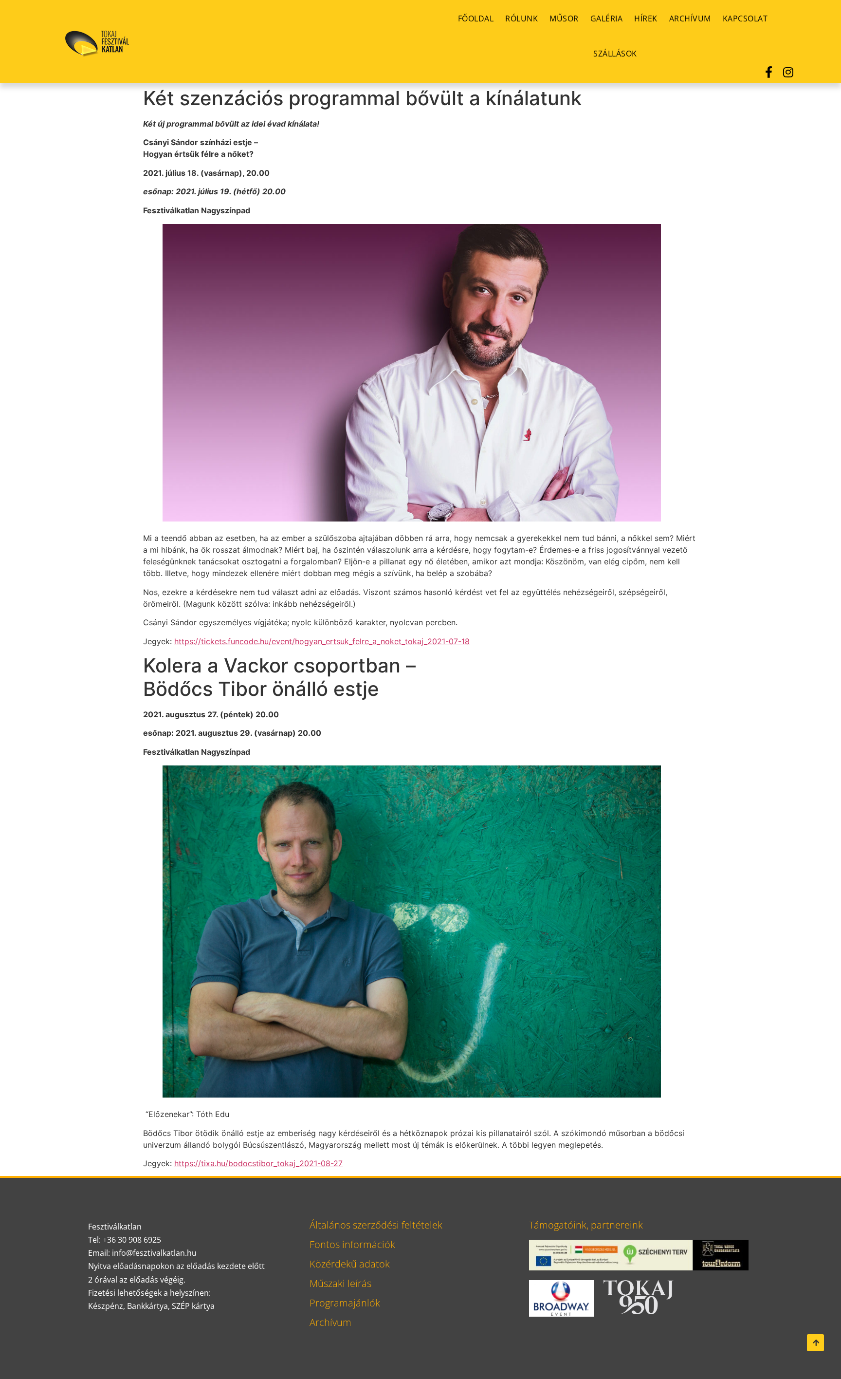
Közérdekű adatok (350, 1263)
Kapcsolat (745, 18)
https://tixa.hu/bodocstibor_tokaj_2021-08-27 (258, 1163)
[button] (815, 1342)
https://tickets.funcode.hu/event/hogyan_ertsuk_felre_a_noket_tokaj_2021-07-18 (322, 641)
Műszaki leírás (340, 1283)
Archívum (690, 18)
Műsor (564, 18)
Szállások (615, 53)
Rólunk (521, 18)
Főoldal (476, 18)
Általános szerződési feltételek (376, 1224)
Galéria (606, 18)
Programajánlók (345, 1302)
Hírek (646, 18)
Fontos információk (352, 1244)
